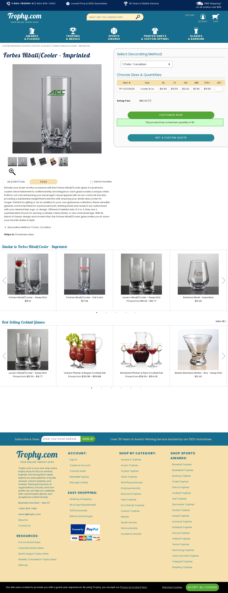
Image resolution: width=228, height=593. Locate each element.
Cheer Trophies (180, 481)
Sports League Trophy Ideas (33, 553)
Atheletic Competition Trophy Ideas (37, 559)
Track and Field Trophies (185, 555)
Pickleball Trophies (182, 527)
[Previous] (4, 280)
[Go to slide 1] (97, 312)
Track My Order (78, 471)
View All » (221, 321)
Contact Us (24, 525)
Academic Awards (131, 533)
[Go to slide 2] (106, 312)
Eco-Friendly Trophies (132, 505)
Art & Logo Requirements (83, 504)
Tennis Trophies (180, 544)
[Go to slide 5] (136, 312)
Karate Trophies (180, 515)
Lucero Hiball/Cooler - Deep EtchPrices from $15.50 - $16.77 (141, 299)
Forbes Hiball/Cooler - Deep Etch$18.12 (28, 299)
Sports (114, 37)
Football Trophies (181, 492)
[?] (149, 100)
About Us (23, 519)
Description (16, 181)
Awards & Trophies (131, 459)
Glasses (196, 37)
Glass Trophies (129, 476)
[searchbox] (115, 17)
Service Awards (129, 528)
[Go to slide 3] (116, 312)
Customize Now (171, 115)
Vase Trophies (128, 499)
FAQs (43, 181)
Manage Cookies (79, 482)
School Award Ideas (29, 542)
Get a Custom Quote (171, 137)
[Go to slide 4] (126, 312)
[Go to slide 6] (140, 388)
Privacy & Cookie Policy (133, 587)
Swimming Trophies (183, 550)
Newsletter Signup (79, 476)
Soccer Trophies (181, 532)
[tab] (16, 181)
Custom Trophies (130, 511)
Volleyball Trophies (182, 561)
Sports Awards (129, 522)
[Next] (223, 280)
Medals (125, 516)
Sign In (73, 459)
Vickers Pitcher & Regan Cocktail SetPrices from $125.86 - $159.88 (85, 374)
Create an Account (80, 465)
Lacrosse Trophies (182, 521)
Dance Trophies (180, 487)
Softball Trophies (181, 538)
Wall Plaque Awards (132, 482)
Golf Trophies (179, 498)
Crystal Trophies (130, 471)
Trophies (73, 37)
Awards (32, 37)
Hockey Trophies (181, 510)
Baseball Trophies (182, 464)
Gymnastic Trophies (183, 504)
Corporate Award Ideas (31, 547)
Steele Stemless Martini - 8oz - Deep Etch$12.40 (198, 374)
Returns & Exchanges (81, 516)
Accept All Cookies (202, 587)
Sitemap (23, 565)
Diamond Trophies (131, 493)
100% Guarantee (78, 510)
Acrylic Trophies (129, 465)
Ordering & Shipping (81, 499)
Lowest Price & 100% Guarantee (89, 3)
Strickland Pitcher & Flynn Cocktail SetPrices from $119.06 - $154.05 (141, 374)
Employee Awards (130, 488)
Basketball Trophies (182, 470)
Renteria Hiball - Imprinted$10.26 (198, 299)
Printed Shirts (155, 37)
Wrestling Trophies (182, 567)
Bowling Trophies (181, 475)
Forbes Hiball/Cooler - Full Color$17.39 (84, 299)
